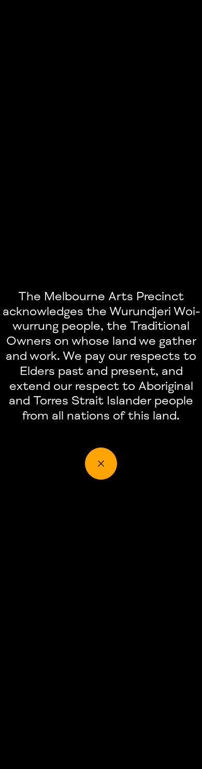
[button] (101, 464)
